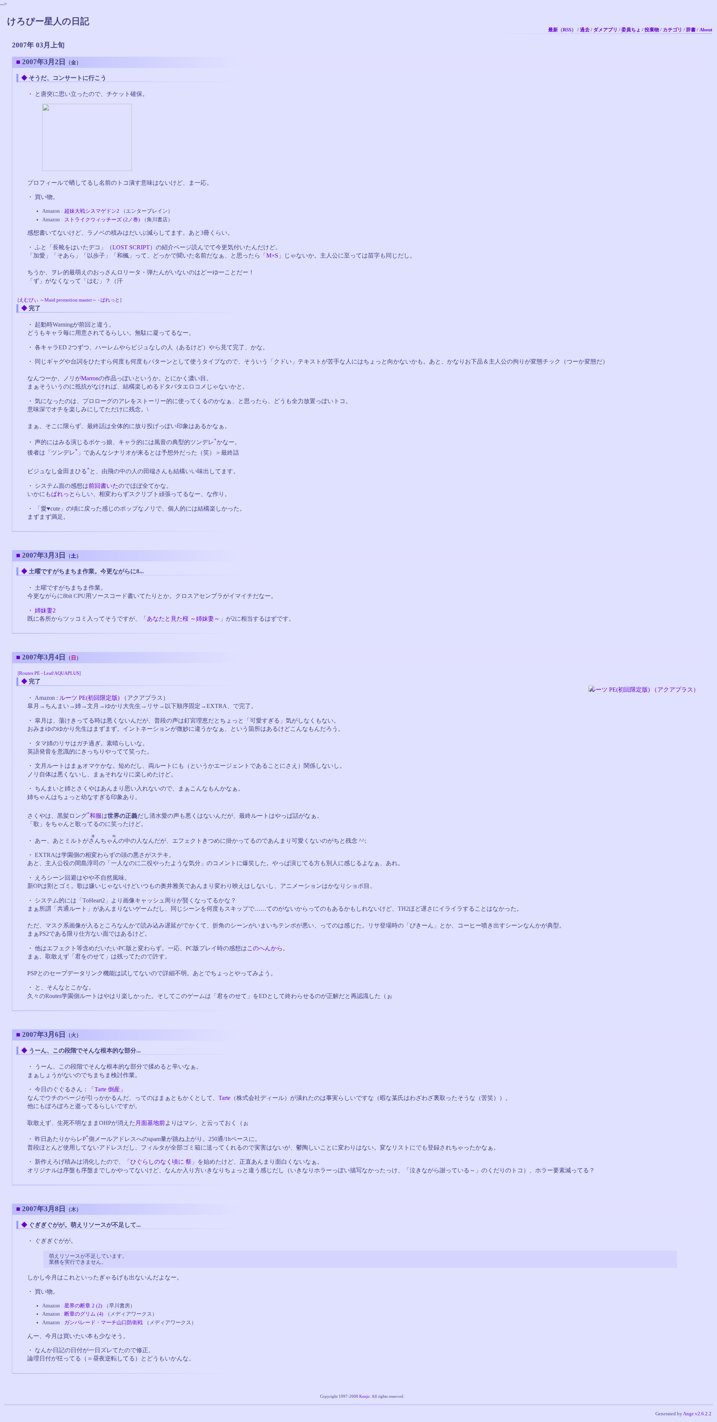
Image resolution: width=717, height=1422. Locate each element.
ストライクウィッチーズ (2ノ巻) (102, 219)
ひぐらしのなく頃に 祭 (161, 1162)
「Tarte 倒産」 (107, 1089)
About (705, 29)
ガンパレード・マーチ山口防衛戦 (103, 1322)
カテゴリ (672, 29)
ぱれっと (63, 494)
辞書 (691, 29)
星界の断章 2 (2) (83, 1306)
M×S (272, 255)
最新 (553, 29)
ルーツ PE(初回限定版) (89, 698)
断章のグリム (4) (83, 1314)
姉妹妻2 (45, 610)
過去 (585, 29)
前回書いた (103, 486)
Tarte (224, 1098)
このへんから (265, 948)
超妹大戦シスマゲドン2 (91, 211)
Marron (90, 378)
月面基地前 (150, 1123)
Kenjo (364, 1396)
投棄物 (652, 29)
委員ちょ (631, 29)
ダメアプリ (605, 29)
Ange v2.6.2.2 (697, 1413)
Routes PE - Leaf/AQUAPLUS (49, 673)
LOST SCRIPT (131, 247)
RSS (567, 29)
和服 (96, 816)
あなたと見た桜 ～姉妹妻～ (183, 618)
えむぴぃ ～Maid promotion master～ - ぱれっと (69, 300)
